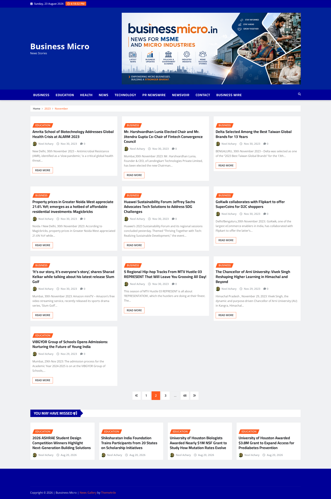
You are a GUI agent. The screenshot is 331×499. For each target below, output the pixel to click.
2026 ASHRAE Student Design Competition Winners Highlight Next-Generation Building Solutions (61, 442)
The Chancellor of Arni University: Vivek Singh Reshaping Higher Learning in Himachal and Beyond (253, 276)
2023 (47, 108)
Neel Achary (45, 143)
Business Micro (59, 46)
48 (185, 395)
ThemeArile (108, 493)
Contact (203, 95)
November (61, 108)
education (65, 95)
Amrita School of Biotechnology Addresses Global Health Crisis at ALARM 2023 (73, 134)
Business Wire (229, 95)
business (41, 95)
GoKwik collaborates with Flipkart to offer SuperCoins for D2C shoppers (250, 204)
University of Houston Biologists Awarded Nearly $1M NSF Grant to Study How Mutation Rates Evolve (198, 442)
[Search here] (299, 94)
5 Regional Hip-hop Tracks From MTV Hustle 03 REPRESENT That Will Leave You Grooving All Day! (165, 274)
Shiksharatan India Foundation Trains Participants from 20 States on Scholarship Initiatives (129, 442)
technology (125, 95)
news (103, 95)
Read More (42, 170)
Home (36, 108)
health (86, 95)
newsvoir (180, 95)
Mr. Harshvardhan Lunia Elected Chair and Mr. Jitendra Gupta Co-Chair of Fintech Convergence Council (163, 136)
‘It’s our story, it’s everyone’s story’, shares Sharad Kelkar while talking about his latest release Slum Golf (73, 276)
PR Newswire (154, 95)
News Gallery (88, 493)
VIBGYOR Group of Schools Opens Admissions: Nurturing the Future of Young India (70, 344)
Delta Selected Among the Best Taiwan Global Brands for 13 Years (254, 134)
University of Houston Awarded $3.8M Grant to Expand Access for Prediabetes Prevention (266, 442)
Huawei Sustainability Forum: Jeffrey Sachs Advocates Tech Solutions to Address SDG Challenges (159, 206)
